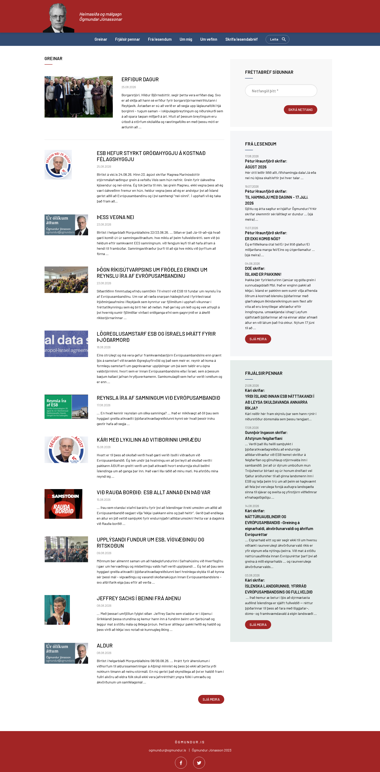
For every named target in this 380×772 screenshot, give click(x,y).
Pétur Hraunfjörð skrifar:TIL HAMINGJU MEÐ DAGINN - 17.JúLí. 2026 (276, 197)
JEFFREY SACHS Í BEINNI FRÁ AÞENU (139, 598)
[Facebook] (181, 763)
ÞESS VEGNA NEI (115, 217)
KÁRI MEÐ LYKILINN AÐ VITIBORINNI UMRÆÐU (149, 440)
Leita (274, 39)
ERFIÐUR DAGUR (140, 79)
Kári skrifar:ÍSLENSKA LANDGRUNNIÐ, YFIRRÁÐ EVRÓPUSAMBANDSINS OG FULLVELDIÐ (279, 586)
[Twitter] (199, 763)
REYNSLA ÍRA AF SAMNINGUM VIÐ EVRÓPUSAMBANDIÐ (158, 398)
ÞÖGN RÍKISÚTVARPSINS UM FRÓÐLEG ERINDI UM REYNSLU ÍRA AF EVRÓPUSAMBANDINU (152, 272)
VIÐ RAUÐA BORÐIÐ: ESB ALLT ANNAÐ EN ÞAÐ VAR (153, 492)
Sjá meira (211, 699)
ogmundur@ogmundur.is (167, 750)
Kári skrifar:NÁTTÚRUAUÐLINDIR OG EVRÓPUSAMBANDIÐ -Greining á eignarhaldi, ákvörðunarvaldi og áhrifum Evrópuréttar (279, 522)
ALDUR (105, 645)
